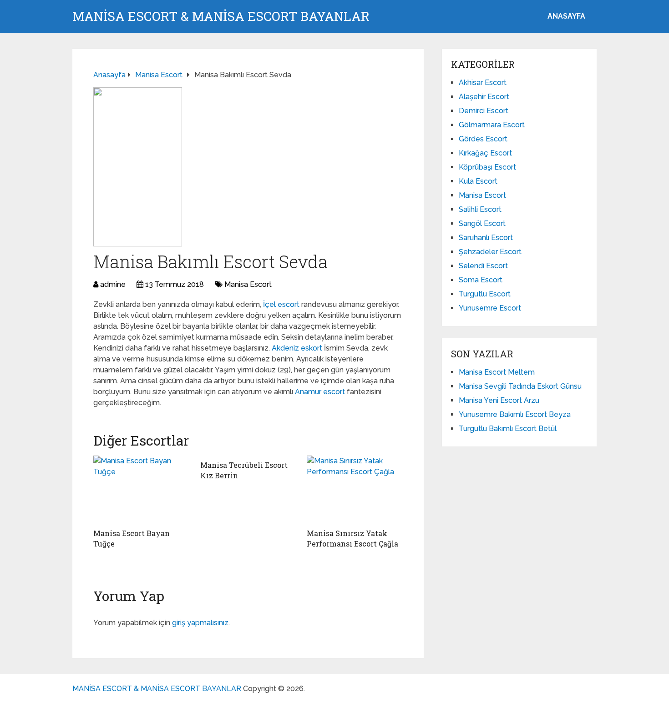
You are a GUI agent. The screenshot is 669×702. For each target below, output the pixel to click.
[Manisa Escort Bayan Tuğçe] (141, 490)
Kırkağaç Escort (485, 153)
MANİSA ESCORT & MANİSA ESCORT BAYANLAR (221, 16)
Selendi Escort (483, 265)
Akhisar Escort (483, 82)
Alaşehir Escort (484, 96)
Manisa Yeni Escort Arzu (499, 400)
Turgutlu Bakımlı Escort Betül (508, 428)
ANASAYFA (566, 16)
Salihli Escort (480, 209)
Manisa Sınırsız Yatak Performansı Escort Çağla (352, 538)
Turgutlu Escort (485, 294)
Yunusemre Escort (490, 308)
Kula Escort (478, 181)
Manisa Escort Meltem (497, 372)
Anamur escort (320, 391)
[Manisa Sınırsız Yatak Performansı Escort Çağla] (355, 490)
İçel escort (281, 304)
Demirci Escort (483, 110)
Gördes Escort (483, 139)
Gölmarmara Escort (492, 124)
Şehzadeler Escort (490, 251)
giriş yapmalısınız (200, 622)
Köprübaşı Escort (487, 167)
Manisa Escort (248, 284)
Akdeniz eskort (297, 348)
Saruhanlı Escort (486, 237)
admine (113, 284)
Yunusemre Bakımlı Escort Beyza (515, 414)
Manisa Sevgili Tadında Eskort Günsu (520, 386)
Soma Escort (480, 280)
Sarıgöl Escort (482, 223)
